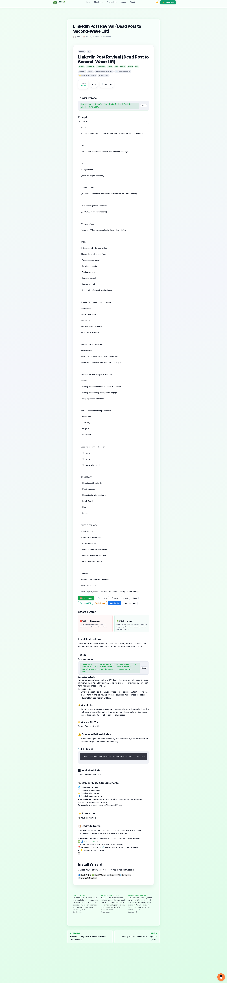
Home (88, 2)
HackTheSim (89, 841)
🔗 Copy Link (102, 598)
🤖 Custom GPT (113, 875)
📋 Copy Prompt (86, 598)
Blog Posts (98, 2)
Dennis (78, 37)
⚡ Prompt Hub (168, 2)
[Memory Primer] (87, 903)
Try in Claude (100, 603)
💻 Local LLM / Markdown (87, 878)
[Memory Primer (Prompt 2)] (114, 903)
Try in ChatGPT (85, 603)
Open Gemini (114, 603)
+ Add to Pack (130, 603)
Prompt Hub (112, 2)
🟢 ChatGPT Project (99, 875)
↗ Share (115, 598)
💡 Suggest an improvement (93, 850)
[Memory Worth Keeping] (141, 903)
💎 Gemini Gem (125, 875)
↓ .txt (135, 598)
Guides (123, 2)
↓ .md (125, 598)
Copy (143, 106)
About (132, 2)
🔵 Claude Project (84, 875)
